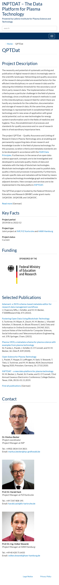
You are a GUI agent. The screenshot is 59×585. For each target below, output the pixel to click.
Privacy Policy (45, 576)
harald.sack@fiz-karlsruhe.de (21, 503)
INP (18, 231)
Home (10, 43)
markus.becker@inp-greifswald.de (24, 451)
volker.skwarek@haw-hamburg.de (24, 555)
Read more (7, 203)
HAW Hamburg (45, 231)
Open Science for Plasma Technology (19, 356)
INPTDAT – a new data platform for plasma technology (27, 371)
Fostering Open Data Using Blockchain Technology (26, 318)
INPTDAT (38, 184)
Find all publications (11, 385)
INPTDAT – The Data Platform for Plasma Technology (22, 8)
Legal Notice (28, 576)
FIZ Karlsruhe (27, 231)
